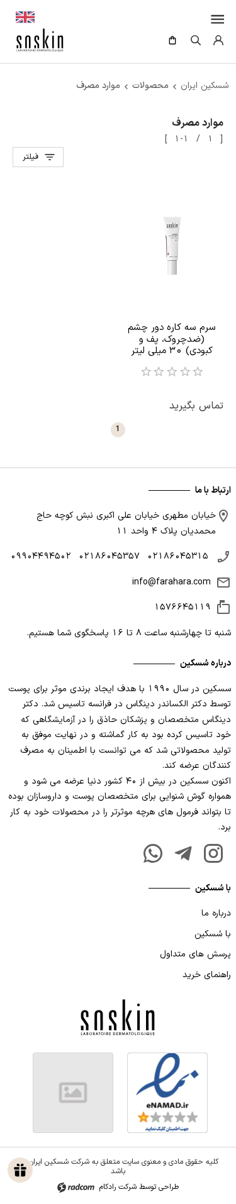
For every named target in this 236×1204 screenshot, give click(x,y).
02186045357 (109, 556)
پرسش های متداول (195, 954)
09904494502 (41, 556)
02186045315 (177, 556)
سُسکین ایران (204, 85)
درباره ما (216, 913)
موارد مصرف (98, 85)
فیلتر (30, 157)
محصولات (150, 85)
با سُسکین (212, 934)
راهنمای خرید (207, 975)
